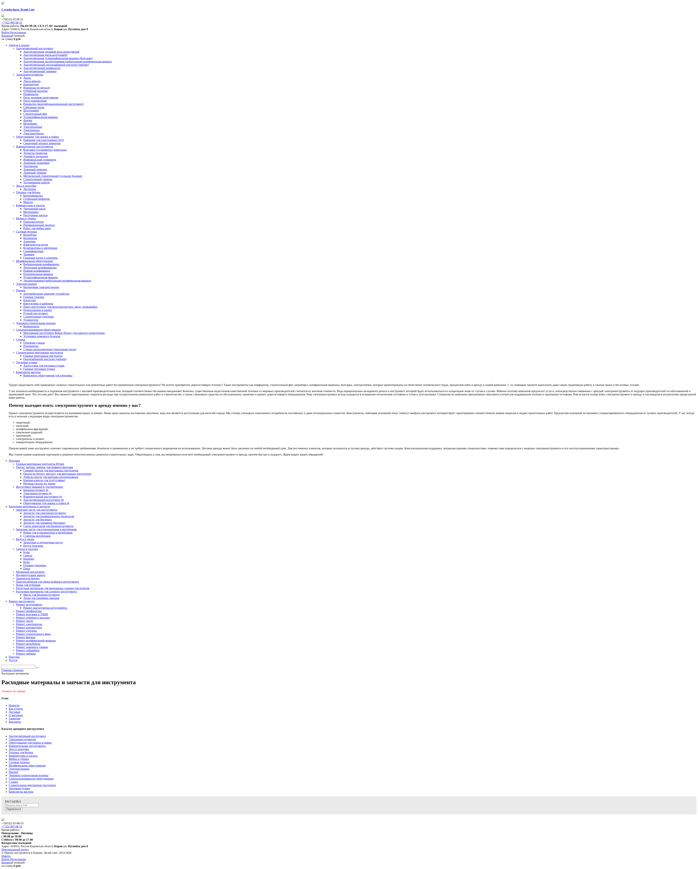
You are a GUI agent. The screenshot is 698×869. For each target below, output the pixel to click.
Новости (14, 705)
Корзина (6, 35)
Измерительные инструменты (27, 745)
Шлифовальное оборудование (27, 765)
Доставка (14, 711)
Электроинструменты (22, 739)
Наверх (6, 856)
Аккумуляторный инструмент (27, 736)
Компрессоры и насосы (23, 755)
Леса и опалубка (19, 749)
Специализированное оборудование (31, 778)
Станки (13, 781)
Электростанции (19, 768)
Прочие (13, 772)
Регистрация (18, 32)
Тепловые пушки (19, 788)
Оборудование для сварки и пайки (30, 742)
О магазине (16, 715)
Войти (5, 32)
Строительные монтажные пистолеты (32, 785)
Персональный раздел (15, 849)
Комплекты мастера (21, 791)
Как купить (16, 708)
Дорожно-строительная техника (28, 775)
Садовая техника (19, 762)
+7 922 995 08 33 (11, 22)
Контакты (15, 721)
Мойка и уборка (19, 759)
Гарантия (14, 718)
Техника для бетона (21, 752)
